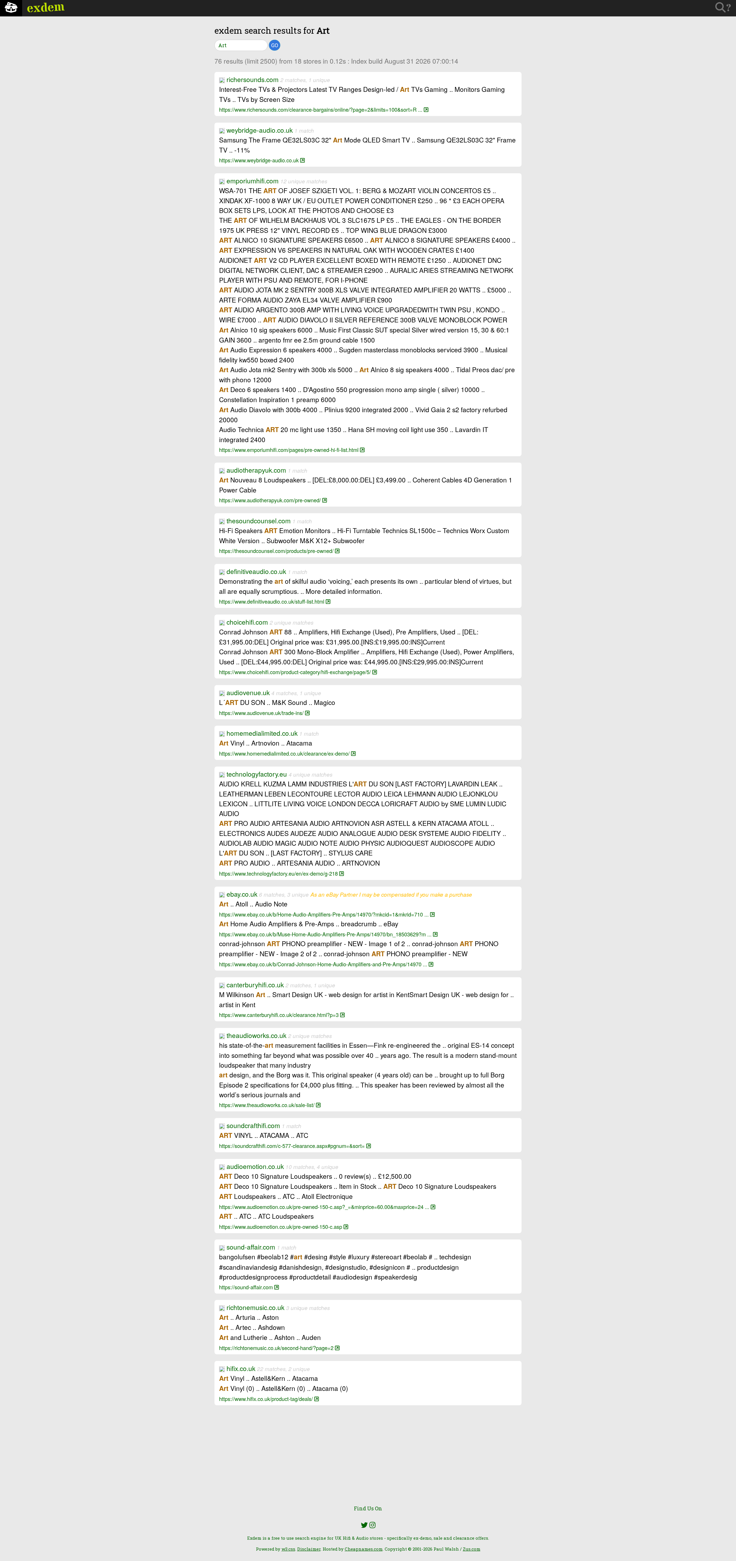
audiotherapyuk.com (256, 469)
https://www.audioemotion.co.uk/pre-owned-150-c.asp (281, 1226)
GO (274, 45)
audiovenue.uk (248, 692)
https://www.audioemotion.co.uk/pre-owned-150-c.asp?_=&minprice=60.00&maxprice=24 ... (325, 1206)
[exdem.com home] (11, 8)
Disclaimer (309, 1549)
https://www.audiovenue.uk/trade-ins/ (262, 712)
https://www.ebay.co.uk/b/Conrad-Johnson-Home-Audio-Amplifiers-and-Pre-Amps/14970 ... (324, 964)
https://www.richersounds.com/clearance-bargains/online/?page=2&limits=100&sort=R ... (321, 109)
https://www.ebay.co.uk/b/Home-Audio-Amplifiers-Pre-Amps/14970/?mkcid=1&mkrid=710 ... (324, 914)
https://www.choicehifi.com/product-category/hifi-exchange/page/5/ (295, 672)
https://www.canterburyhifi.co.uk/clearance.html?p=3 (279, 1014)
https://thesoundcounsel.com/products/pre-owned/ (277, 550)
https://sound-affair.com (246, 1287)
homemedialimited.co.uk (262, 732)
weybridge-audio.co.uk (260, 129)
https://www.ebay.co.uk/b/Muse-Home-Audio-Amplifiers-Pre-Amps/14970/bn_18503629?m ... (326, 934)
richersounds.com (253, 79)
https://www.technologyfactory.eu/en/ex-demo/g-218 (279, 873)
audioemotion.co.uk (255, 1166)
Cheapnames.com (364, 1549)
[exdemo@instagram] (372, 1525)
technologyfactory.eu (257, 773)
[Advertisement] (368, 1459)
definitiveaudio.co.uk (256, 571)
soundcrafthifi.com (253, 1125)
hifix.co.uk (241, 1368)
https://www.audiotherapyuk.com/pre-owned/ (270, 500)
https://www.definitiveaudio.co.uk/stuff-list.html (272, 601)
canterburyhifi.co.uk (255, 984)
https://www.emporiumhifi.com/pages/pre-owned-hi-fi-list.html (289, 449)
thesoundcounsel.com (259, 520)
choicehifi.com (247, 621)
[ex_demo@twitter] (364, 1525)
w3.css (288, 1549)
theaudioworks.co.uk (256, 1035)
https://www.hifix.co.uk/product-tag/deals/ (266, 1398)
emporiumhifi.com (253, 180)
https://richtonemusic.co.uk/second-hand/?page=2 (277, 1347)
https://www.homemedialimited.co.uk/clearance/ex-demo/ (285, 753)
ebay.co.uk (242, 893)
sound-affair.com (251, 1246)
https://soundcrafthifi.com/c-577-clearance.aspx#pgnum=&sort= (292, 1145)
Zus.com (471, 1549)
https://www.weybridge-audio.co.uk (259, 160)
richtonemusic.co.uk (255, 1307)
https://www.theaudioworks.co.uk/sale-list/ (267, 1105)
